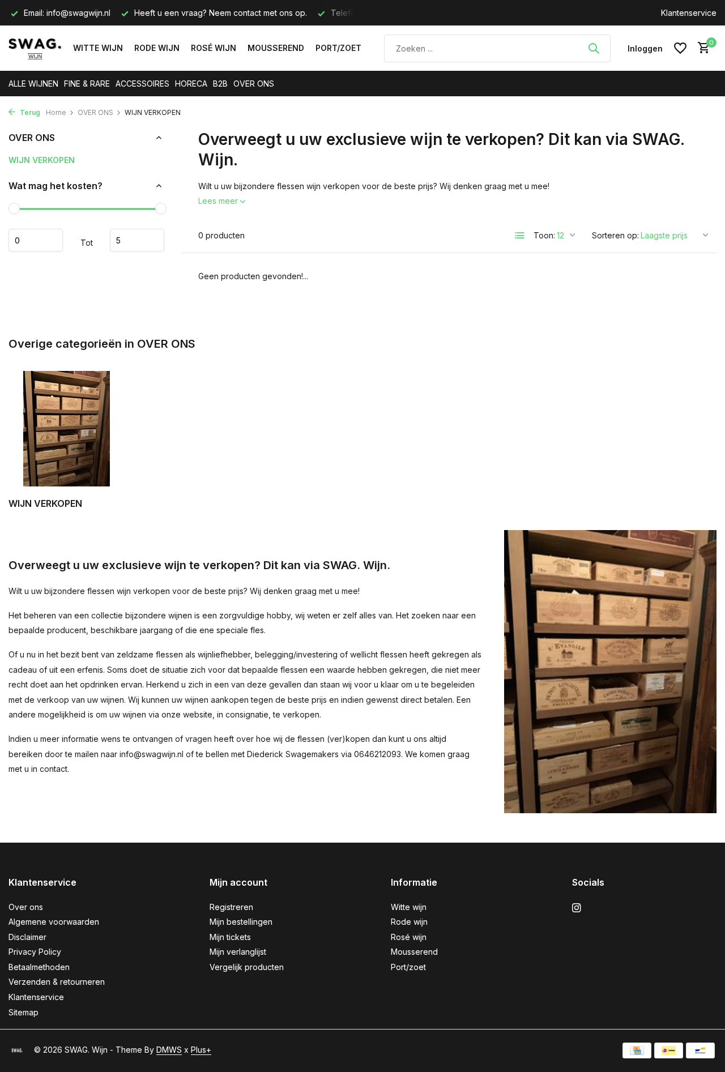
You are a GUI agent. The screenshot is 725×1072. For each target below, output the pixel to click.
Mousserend (276, 48)
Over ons (25, 907)
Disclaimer (27, 937)
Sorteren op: (615, 235)
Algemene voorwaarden (53, 921)
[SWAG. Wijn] (35, 48)
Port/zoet (338, 48)
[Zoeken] (593, 48)
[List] (520, 235)
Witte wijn (98, 48)
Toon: (544, 235)
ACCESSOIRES (142, 83)
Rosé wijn (213, 48)
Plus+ (201, 1049)
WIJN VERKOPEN (41, 160)
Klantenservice (689, 13)
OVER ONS (253, 83)
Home (56, 112)
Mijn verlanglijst (238, 951)
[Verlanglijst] (680, 48)
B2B (220, 83)
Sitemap (23, 1012)
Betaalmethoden (39, 967)
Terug (29, 112)
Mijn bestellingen (241, 921)
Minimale (35, 240)
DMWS (169, 1049)
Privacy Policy (34, 951)
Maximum (137, 240)
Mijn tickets (230, 937)
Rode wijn (157, 48)
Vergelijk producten (247, 967)
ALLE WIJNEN (33, 83)
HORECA (191, 83)
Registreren (231, 907)
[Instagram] (576, 908)
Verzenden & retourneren (56, 981)
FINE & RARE (87, 83)
